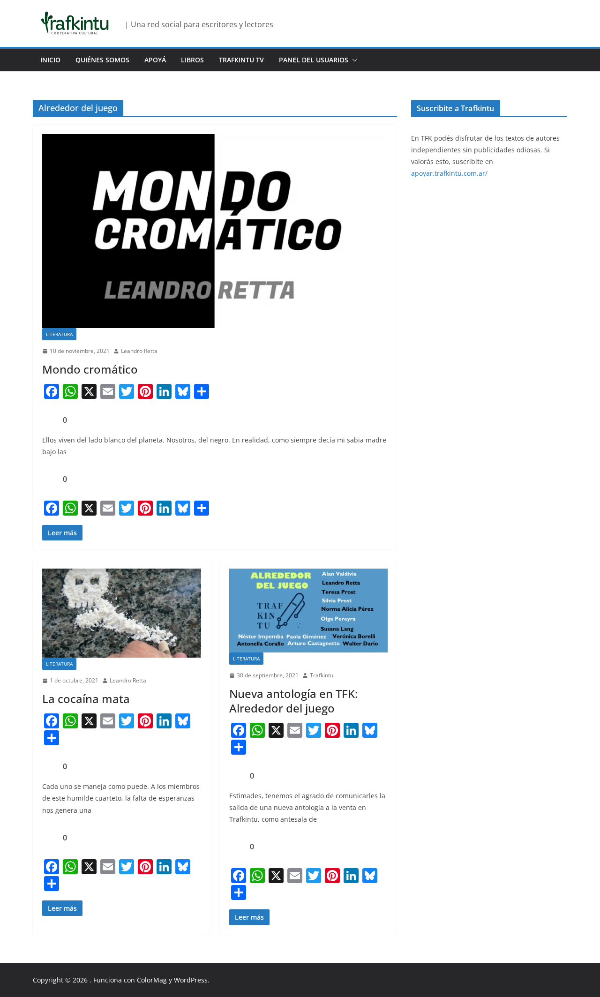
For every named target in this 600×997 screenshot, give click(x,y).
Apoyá (155, 59)
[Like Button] (49, 420)
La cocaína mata (86, 698)
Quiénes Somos (102, 59)
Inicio (50, 59)
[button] (353, 60)
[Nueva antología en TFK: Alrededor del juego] (308, 610)
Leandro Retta (139, 351)
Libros (192, 59)
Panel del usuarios (313, 59)
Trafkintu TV (241, 59)
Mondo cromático (90, 369)
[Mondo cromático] (215, 231)
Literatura (59, 334)
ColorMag (152, 979)
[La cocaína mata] (121, 613)
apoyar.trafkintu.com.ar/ (449, 173)
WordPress (191, 979)
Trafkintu (321, 675)
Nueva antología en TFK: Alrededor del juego (293, 701)
